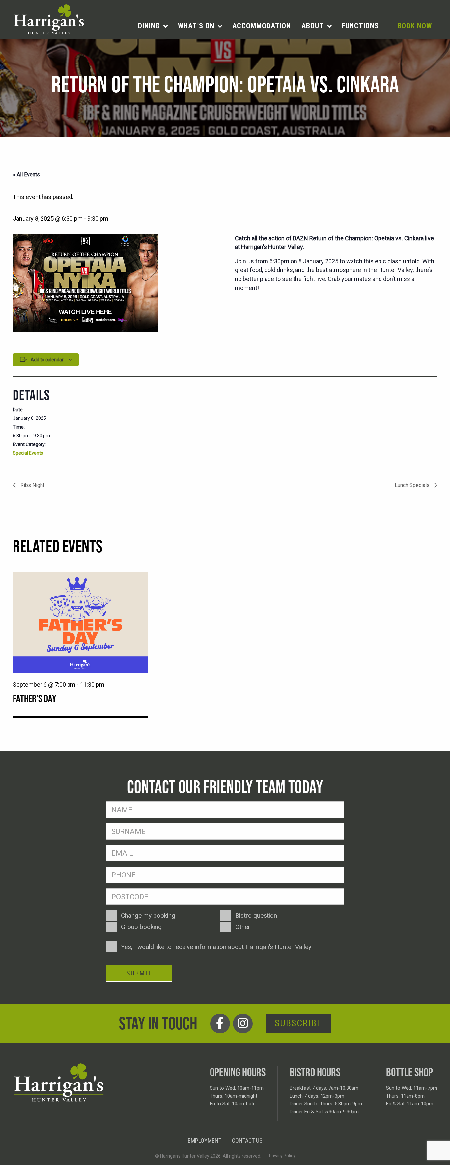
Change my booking (148, 915)
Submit (139, 973)
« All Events (26, 174)
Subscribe (298, 1023)
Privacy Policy (282, 1155)
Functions (360, 26)
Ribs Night (31, 485)
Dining (149, 26)
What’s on (196, 26)
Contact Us (247, 1140)
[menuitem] (153, 26)
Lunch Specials (413, 485)
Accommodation (261, 26)
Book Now (414, 26)
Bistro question (256, 915)
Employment (204, 1140)
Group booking (141, 927)
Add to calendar (47, 359)
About (312, 26)
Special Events (28, 453)
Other (242, 927)
